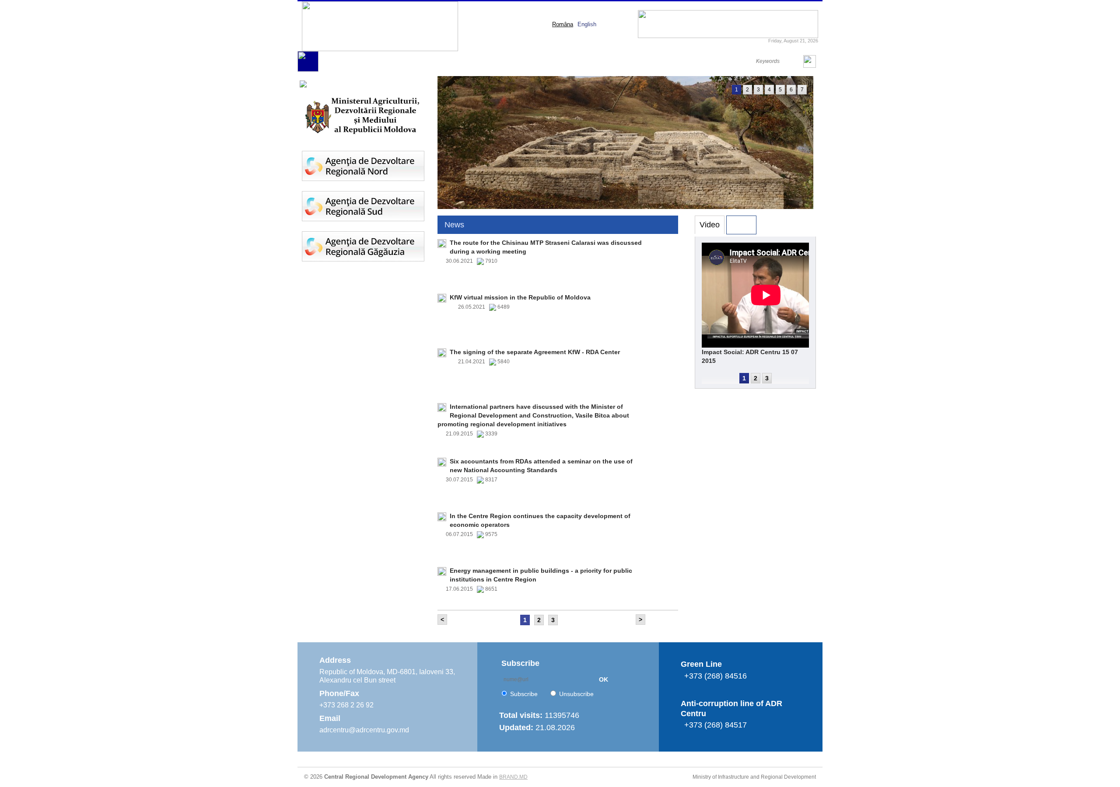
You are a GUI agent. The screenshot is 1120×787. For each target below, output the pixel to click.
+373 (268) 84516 (715, 676)
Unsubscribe (576, 693)
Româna (562, 24)
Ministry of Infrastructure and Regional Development (754, 777)
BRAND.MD (513, 777)
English (587, 24)
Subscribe (524, 693)
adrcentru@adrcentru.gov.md (364, 730)
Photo (741, 224)
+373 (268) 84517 (715, 725)
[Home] (308, 69)
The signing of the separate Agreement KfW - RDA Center (535, 351)
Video (710, 224)
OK (603, 679)
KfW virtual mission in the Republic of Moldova (520, 297)
